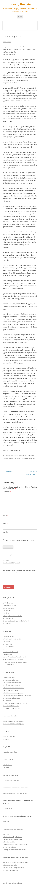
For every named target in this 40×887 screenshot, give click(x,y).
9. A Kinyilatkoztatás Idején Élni (12, 616)
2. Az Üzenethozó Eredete (11, 680)
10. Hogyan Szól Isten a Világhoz (13, 659)
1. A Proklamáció (8, 603)
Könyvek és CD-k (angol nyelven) (13, 868)
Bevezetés (7, 471)
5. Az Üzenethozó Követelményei (13, 688)
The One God (23, 455)
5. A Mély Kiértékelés (9, 847)
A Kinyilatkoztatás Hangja (11, 780)
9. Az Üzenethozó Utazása (11, 698)
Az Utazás (6, 739)
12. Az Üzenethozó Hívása (11, 706)
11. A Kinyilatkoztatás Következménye (15, 703)
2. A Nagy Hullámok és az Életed (13, 839)
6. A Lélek (6, 649)
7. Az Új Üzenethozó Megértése (13, 693)
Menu (20, 16)
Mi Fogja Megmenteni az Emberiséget (15, 793)
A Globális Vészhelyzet (10, 752)
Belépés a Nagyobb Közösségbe (13, 721)
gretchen (32, 458)
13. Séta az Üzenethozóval (11, 708)
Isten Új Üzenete (20, 4)
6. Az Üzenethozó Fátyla (10, 690)
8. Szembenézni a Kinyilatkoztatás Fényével (17, 695)
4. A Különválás (7, 644)
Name (5, 515)
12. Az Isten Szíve (8, 665)
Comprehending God (9, 458)
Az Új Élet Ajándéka (9, 737)
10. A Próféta (7, 701)
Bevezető (6, 834)
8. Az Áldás (6, 613)
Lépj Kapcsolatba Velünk (10, 870)
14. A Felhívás (7, 623)
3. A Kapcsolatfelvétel (9, 606)
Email (5, 524)
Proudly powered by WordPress (12, 883)
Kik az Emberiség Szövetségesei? (13, 724)
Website (5, 532)
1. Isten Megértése (9, 636)
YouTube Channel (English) (11, 563)
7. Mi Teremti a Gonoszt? (10, 652)
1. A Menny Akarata (9, 677)
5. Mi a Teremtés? (8, 647)
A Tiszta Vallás (7, 765)
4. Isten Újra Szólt (8, 608)
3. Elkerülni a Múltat (9, 842)
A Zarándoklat (7, 808)
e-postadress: (8, 578)
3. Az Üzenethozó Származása (12, 683)
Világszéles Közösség (10, 865)
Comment (7, 492)
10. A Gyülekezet (8, 618)
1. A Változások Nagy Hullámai (12, 837)
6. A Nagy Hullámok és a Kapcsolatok (14, 850)
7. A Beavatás (7, 611)
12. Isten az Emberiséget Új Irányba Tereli (16, 621)
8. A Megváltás (7, 654)
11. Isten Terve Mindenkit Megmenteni (15, 662)
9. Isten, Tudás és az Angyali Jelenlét (14, 657)
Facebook (6, 560)
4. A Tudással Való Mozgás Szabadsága (15, 844)
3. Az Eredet (6, 641)
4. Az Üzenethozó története (11, 685)
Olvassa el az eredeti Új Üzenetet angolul (16, 862)
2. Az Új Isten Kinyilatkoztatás (12, 639)
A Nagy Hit (6, 767)
